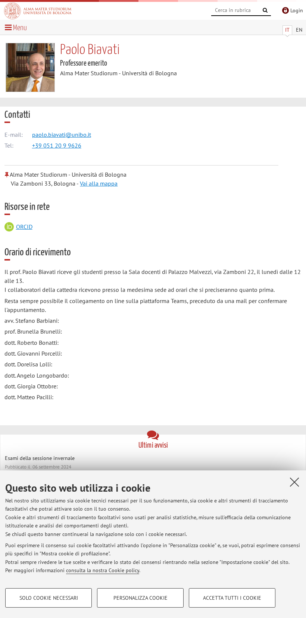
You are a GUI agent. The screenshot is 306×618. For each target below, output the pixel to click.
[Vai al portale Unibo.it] (38, 11)
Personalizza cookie (140, 598)
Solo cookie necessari (48, 598)
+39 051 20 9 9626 (56, 145)
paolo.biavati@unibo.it (61, 134)
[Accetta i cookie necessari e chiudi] (294, 482)
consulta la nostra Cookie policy (102, 570)
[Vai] (265, 10)
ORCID (24, 226)
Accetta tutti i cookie (232, 598)
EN (299, 29)
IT (287, 29)
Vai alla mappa (99, 183)
